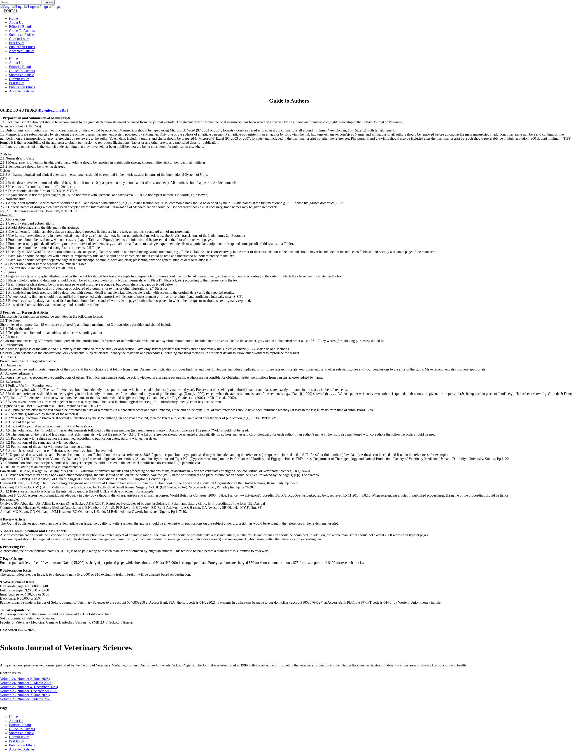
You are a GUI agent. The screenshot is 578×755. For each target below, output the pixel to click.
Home (13, 717)
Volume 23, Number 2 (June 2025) (25, 695)
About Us (16, 721)
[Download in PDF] (53, 110)
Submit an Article (21, 733)
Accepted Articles (21, 749)
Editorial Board (20, 725)
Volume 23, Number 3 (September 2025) (29, 691)
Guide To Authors (22, 729)
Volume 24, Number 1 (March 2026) (26, 683)
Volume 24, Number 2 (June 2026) (25, 679)
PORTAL (11, 11)
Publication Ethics (22, 745)
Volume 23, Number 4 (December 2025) (29, 687)
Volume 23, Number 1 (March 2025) (26, 699)
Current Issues (19, 737)
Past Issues (16, 741)
